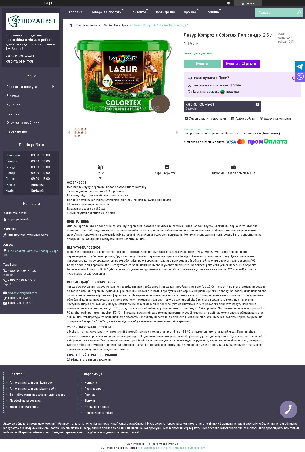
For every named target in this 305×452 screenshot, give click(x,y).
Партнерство (165, 12)
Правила (212, 12)
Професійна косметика (25, 401)
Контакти (138, 12)
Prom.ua (173, 443)
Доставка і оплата (96, 407)
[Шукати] (299, 12)
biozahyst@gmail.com (22, 293)
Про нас (190, 12)
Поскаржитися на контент (154, 447)
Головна (75, 12)
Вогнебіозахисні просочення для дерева (37, 395)
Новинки (13, 104)
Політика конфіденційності (188, 447)
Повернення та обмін (98, 413)
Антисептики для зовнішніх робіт (32, 382)
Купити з (233, 63)
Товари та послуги (106, 12)
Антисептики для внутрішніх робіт (33, 389)
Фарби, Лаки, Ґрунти (117, 25)
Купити (202, 63)
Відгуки (13, 95)
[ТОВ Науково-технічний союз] (32, 21)
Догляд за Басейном (24, 407)
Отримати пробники (23, 122)
